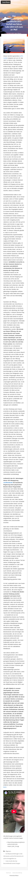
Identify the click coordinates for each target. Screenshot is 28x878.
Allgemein (8, 851)
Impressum (8, 872)
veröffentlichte (8, 482)
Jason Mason (6, 2)
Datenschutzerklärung (17, 872)
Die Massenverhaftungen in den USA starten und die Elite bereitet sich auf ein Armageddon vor (13, 856)
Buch (4, 787)
